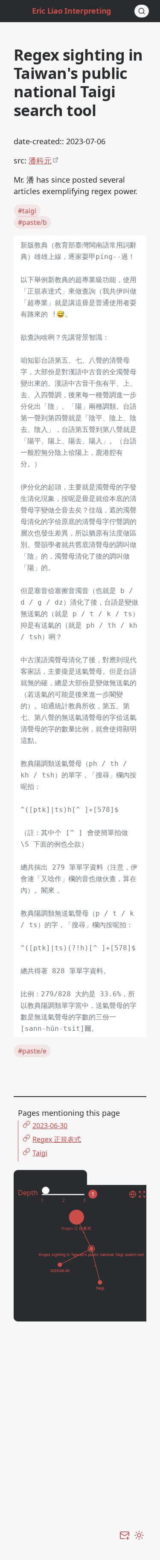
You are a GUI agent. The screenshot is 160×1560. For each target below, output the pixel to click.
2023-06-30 (49, 1125)
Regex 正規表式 (56, 1139)
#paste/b (32, 222)
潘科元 (40, 160)
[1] (42, 1201)
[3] (84, 1201)
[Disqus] (80, 1436)
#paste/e (32, 1051)
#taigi (27, 210)
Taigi (39, 1153)
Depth (28, 1192)
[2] (63, 1201)
